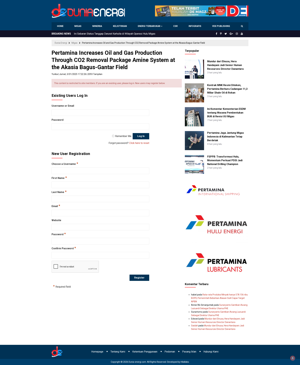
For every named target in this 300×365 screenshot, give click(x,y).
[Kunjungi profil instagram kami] (238, 34)
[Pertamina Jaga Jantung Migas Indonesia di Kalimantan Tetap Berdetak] (194, 140)
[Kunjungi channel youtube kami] (242, 34)
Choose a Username (65, 164)
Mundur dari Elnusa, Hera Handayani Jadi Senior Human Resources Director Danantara (225, 65)
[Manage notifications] (292, 358)
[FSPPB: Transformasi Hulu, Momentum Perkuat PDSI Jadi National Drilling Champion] (194, 164)
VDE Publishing (221, 26)
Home (60, 26)
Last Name (59, 192)
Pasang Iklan (189, 351)
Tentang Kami (117, 351)
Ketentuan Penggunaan (144, 351)
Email (56, 206)
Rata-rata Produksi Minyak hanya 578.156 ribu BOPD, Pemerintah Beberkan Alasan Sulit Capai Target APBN (219, 298)
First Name (59, 178)
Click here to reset (139, 143)
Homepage (97, 351)
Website (56, 220)
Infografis (195, 26)
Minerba (97, 26)
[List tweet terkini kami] (229, 34)
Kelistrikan (120, 26)
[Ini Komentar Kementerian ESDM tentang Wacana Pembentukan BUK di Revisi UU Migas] (194, 116)
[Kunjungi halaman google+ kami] (234, 34)
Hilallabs (185, 362)
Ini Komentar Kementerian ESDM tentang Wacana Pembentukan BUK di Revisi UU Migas (226, 112)
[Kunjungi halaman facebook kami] (221, 34)
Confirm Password (64, 248)
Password (57, 119)
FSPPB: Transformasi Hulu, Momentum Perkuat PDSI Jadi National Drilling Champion (224, 160)
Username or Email (63, 105)
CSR (176, 26)
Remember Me (123, 136)
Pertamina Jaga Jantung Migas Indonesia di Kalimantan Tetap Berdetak (225, 136)
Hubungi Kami (210, 351)
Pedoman (170, 351)
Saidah (194, 325)
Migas (78, 26)
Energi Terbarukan (149, 26)
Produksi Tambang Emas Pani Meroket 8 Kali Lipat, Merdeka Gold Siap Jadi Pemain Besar (123, 33)
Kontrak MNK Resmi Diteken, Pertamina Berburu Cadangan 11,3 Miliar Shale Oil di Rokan (227, 89)
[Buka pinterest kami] (225, 34)
